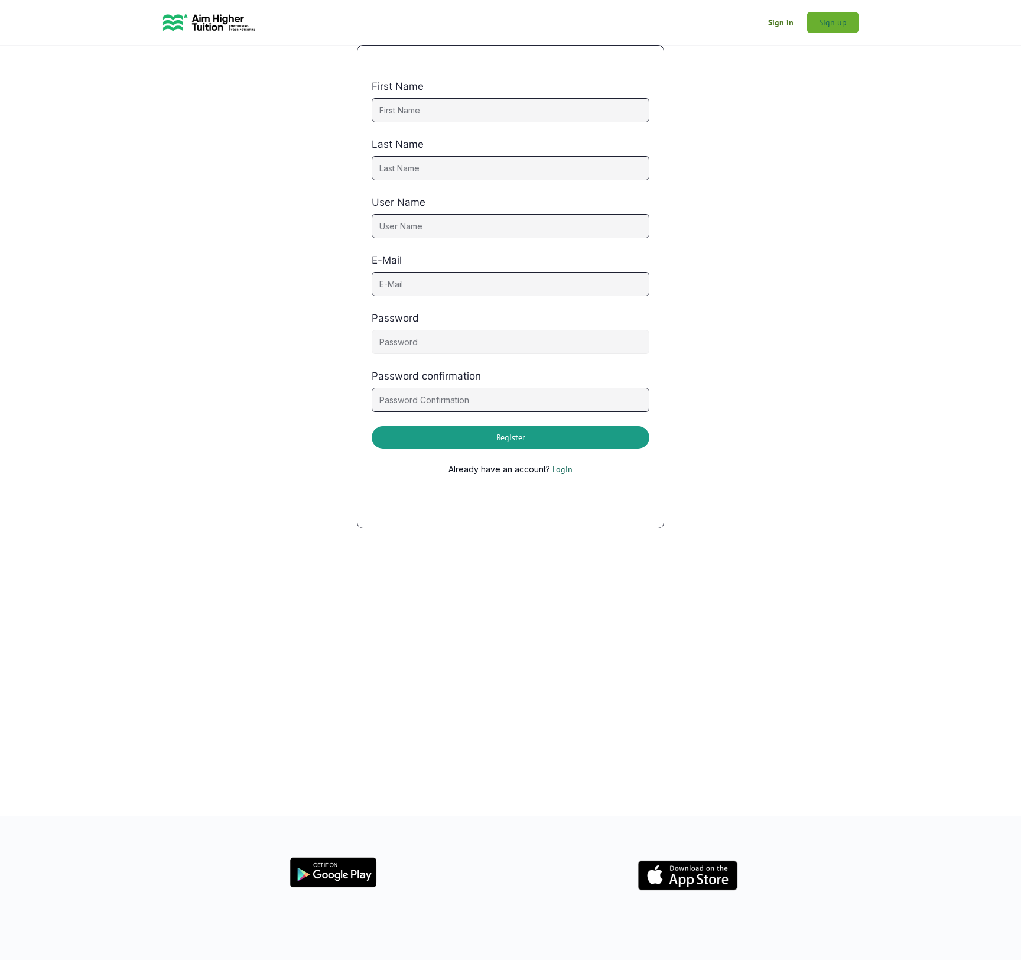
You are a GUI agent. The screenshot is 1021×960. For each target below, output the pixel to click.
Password (395, 318)
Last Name (398, 144)
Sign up (833, 22)
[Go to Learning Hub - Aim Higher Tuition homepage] (209, 21)
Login (562, 469)
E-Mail (387, 260)
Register (510, 437)
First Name (398, 86)
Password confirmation (426, 376)
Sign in (781, 22)
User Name (398, 202)
